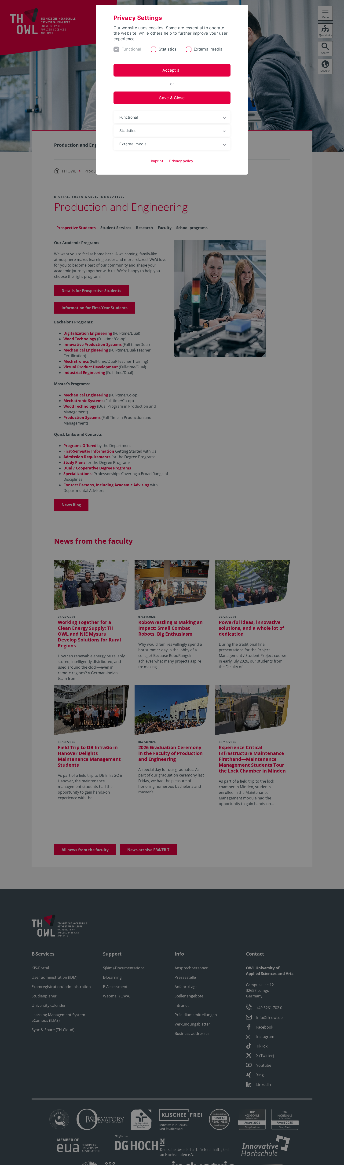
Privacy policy (181, 161)
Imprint (157, 161)
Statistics (168, 49)
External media (208, 49)
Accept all (172, 70)
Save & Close (172, 97)
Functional (131, 49)
